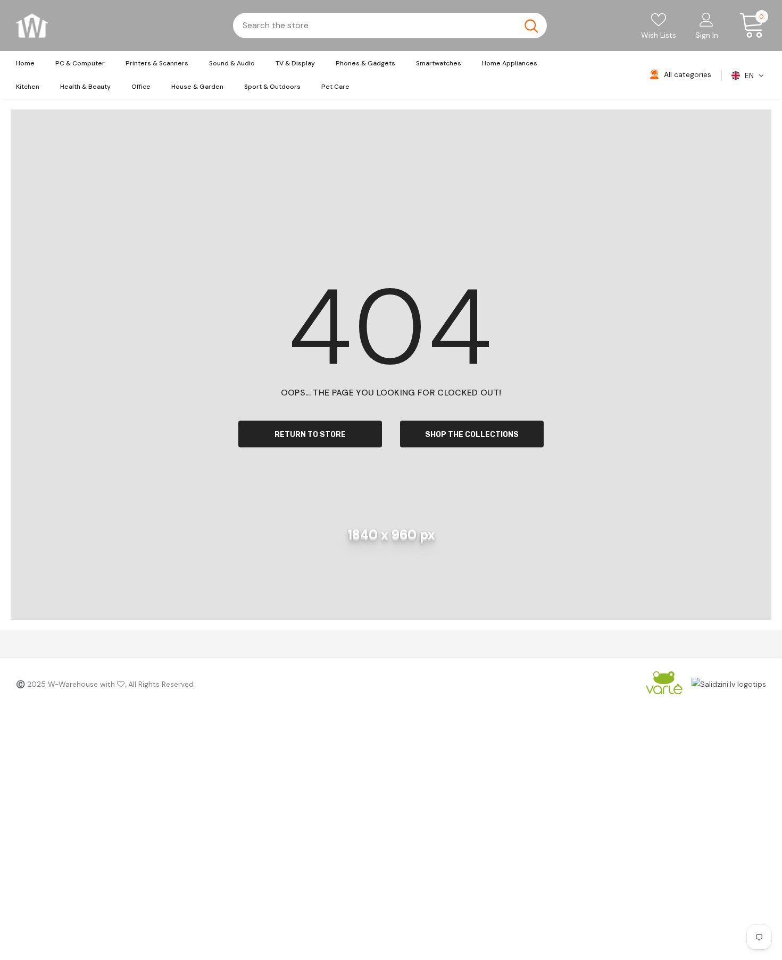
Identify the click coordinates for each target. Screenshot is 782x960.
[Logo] (32, 25)
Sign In (706, 35)
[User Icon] (706, 19)
